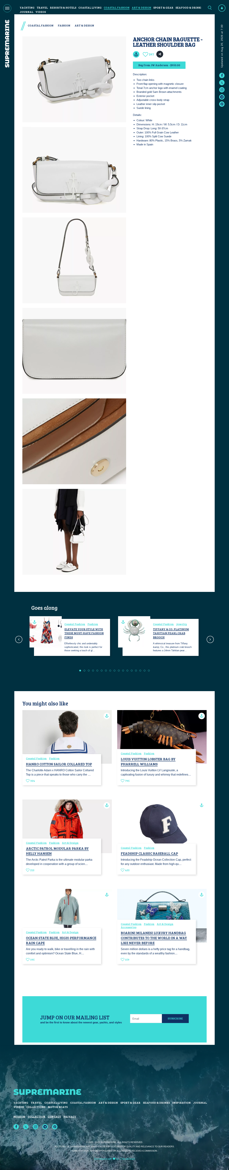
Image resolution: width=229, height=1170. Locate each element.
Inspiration (181, 1102)
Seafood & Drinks (189, 7)
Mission (19, 1116)
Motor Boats (58, 1107)
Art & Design (141, 7)
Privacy (70, 1116)
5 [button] (97, 670)
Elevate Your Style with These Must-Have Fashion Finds (84, 633)
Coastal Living (90, 7)
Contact (54, 1116)
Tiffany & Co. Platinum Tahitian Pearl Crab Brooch (171, 633)
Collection (36, 1116)
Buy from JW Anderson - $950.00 (159, 65)
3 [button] (89, 670)
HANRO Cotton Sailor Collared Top (59, 763)
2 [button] (84, 670)
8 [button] (110, 670)
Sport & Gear (163, 7)
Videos (40, 12)
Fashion (64, 25)
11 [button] (123, 670)
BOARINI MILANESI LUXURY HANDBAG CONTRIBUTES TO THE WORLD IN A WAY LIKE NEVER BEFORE (154, 937)
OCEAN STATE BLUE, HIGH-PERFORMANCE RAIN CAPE (61, 940)
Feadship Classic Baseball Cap (149, 853)
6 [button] (102, 670)
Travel (42, 7)
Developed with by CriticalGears (114, 1158)
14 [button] (136, 670)
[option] (70, 637)
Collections (35, 1107)
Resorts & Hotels (63, 7)
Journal (26, 12)
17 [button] (149, 670)
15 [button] (140, 670)
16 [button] (144, 670)
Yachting (27, 7)
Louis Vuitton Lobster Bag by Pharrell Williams (148, 761)
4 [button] (93, 670)
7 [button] (106, 670)
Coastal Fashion (117, 7)
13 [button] (132, 670)
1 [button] (80, 670)
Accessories (128, 927)
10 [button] (119, 670)
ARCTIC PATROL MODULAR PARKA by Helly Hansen (57, 851)
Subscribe (175, 1018)
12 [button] (127, 670)
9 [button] (114, 670)
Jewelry (181, 624)
